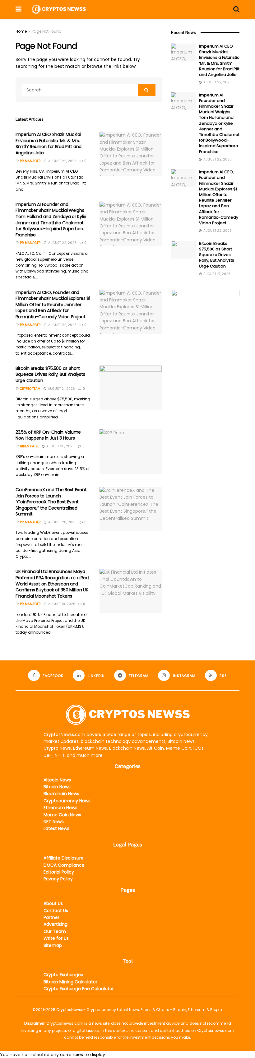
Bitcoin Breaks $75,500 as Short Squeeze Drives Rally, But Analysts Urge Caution (50, 374)
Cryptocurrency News (67, 801)
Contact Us (56, 910)
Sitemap (53, 945)
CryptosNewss (69, 1009)
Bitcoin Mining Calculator (70, 982)
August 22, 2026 (61, 161)
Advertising (55, 924)
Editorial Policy (59, 872)
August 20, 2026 (60, 446)
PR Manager (30, 161)
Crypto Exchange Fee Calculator (79, 989)
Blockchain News (61, 793)
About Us (53, 903)
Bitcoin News (57, 787)
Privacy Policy (58, 879)
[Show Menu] (18, 9)
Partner (51, 917)
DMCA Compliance (64, 865)
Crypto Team (30, 388)
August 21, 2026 (61, 388)
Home (21, 31)
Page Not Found (47, 31)
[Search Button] (236, 9)
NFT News (54, 821)
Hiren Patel (29, 446)
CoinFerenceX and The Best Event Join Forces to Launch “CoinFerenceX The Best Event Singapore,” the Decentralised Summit (51, 502)
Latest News (56, 828)
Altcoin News (57, 780)
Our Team (55, 931)
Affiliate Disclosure (64, 858)
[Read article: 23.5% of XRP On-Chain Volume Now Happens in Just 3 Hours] (131, 451)
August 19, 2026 (61, 604)
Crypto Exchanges (63, 975)
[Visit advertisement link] (205, 318)
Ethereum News (60, 807)
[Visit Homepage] (59, 9)
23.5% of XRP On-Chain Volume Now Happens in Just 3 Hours (48, 435)
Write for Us (56, 938)
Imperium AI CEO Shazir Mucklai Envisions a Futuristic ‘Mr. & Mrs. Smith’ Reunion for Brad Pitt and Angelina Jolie (48, 143)
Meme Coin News (62, 815)
